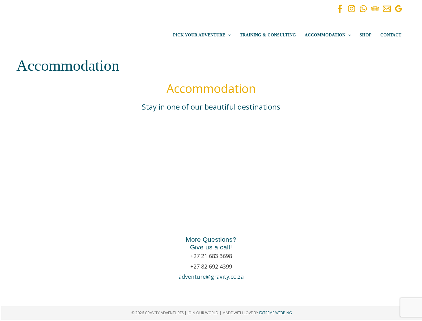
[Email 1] (387, 9)
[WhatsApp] (363, 9)
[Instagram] (352, 9)
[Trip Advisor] (375, 9)
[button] (228, 35)
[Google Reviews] (399, 9)
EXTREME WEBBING (275, 312)
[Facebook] (340, 9)
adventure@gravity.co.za (211, 276)
